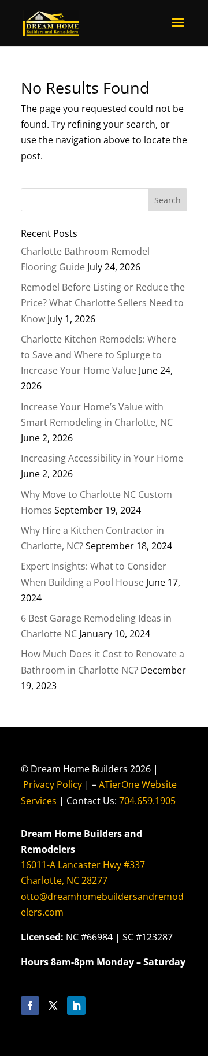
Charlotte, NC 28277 (64, 880)
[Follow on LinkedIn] (76, 1005)
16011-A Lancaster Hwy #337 (83, 864)
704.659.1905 (147, 800)
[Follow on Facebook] (30, 1005)
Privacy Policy (52, 784)
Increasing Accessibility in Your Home (102, 458)
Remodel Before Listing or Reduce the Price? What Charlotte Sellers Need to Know (103, 303)
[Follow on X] (53, 1005)
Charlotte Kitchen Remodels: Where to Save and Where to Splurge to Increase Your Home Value (98, 355)
